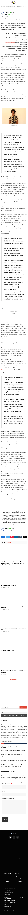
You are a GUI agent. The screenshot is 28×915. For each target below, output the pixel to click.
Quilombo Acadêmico (9, 902)
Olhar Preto (8, 890)
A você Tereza (8, 898)
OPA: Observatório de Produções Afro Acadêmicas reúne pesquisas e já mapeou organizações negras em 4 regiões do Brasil (13, 760)
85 (5, 904)
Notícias (17, 841)
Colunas (7, 881)
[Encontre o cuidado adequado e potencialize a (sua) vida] (14, 662)
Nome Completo (7, 783)
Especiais (6, 897)
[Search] (26, 2)
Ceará (16, 860)
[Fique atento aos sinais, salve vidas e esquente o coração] (14, 597)
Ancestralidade (8, 876)
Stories (20, 881)
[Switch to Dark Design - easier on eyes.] (24, 2)
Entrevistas (7, 906)
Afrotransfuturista (10, 888)
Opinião (17, 873)
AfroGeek (7, 884)
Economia (17, 849)
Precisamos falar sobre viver (9, 585)
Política (17, 847)
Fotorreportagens (9, 878)
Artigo (17, 874)
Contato (21, 897)
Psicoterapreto (9, 892)
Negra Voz (7, 894)
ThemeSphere (22, 910)
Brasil (17, 862)
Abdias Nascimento (10, 42)
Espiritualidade (19, 868)
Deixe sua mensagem (8, 798)
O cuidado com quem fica (7, 650)
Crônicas (17, 876)
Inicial (3, 841)
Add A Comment (14, 679)
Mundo (17, 864)
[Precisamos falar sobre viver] (14, 576)
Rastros (7, 886)
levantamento (4, 370)
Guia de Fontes (10, 849)
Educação (17, 858)
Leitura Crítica (19, 878)
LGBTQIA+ (17, 866)
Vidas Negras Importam (10, 900)
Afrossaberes (7, 873)
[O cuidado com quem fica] (14, 641)
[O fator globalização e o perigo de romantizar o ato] (14, 619)
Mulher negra (18, 843)
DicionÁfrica (7, 874)
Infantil (17, 845)
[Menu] (2, 2)
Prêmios (8, 845)
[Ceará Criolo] (13, 2)
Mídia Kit (8, 847)
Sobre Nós (9, 843)
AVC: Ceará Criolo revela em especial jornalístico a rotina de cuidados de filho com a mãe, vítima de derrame (13, 563)
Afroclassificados (9, 882)
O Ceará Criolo (10, 841)
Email (4, 791)
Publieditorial (19, 870)
